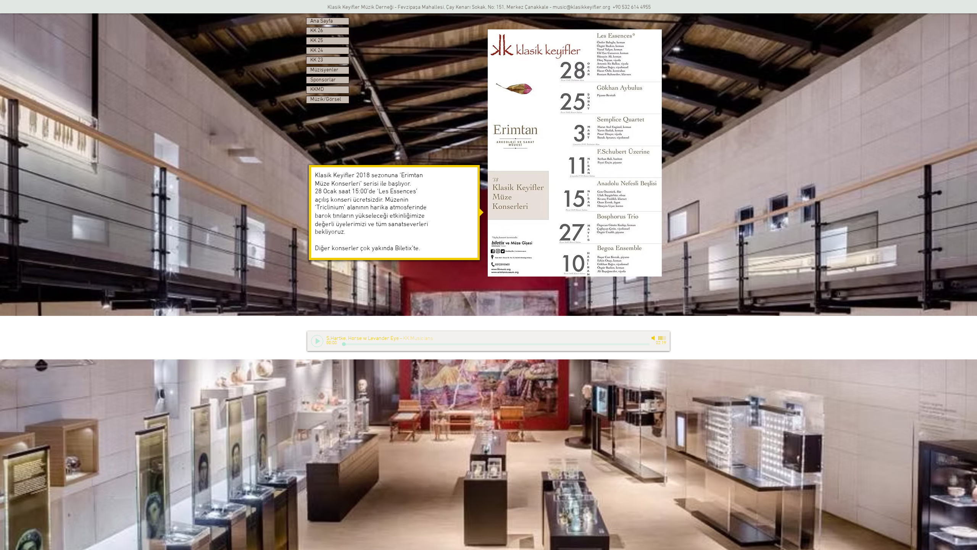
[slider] (662, 338)
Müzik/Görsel (325, 99)
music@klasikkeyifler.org (581, 7)
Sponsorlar (323, 80)
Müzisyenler (324, 70)
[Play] (317, 341)
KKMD (317, 89)
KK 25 (316, 40)
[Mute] (654, 338)
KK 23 (316, 60)
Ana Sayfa (321, 21)
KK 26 (316, 31)
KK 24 (316, 50)
